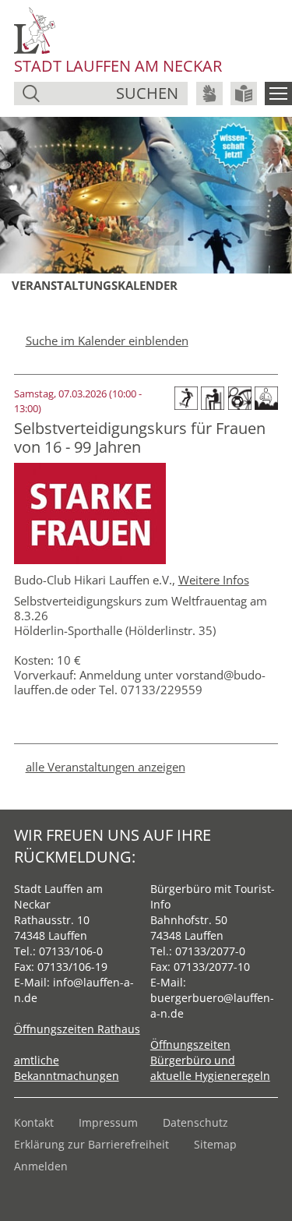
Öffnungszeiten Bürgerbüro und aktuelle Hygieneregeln (210, 1060)
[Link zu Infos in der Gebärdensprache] (209, 93)
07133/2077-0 (210, 951)
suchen (147, 93)
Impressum (108, 1122)
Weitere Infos (213, 580)
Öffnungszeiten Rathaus (77, 1029)
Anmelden (41, 1166)
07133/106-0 (71, 951)
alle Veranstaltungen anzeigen (105, 767)
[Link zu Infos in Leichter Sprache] (243, 93)
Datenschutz (195, 1122)
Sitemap (215, 1144)
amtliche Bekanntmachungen (66, 1068)
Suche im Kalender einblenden (107, 340)
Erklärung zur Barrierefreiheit (91, 1144)
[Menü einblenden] (278, 93)
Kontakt (34, 1122)
